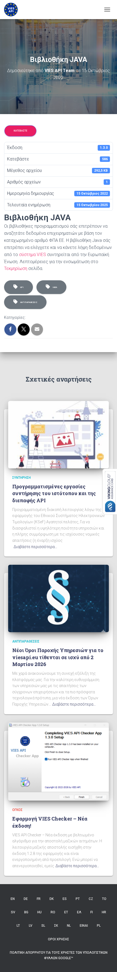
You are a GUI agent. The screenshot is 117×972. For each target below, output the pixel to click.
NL (69, 926)
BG (26, 912)
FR (39, 899)
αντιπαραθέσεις (28, 302)
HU (39, 912)
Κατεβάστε (20, 130)
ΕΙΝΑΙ (84, 926)
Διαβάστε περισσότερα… (35, 547)
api (21, 287)
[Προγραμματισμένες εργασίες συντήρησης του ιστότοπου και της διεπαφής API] (58, 434)
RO (53, 912)
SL (43, 926)
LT (18, 926)
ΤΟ (104, 899)
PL (99, 926)
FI (91, 912)
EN (13, 899)
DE (26, 899)
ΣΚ (56, 926)
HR (104, 912)
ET (66, 912)
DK (52, 899)
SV (13, 912)
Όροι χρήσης (58, 939)
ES (65, 899)
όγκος (17, 810)
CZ (91, 899)
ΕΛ (79, 912)
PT (78, 899)
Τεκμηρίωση (15, 268)
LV (30, 926)
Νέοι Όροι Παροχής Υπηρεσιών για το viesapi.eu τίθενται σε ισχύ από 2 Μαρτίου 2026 (57, 657)
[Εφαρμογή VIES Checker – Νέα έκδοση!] (58, 761)
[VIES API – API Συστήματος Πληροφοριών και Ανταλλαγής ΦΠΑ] (13, 9)
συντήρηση (21, 478)
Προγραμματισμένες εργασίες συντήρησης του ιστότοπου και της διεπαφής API (54, 493)
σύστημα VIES (32, 254)
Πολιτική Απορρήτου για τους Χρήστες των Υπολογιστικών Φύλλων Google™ (58, 955)
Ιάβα (54, 287)
